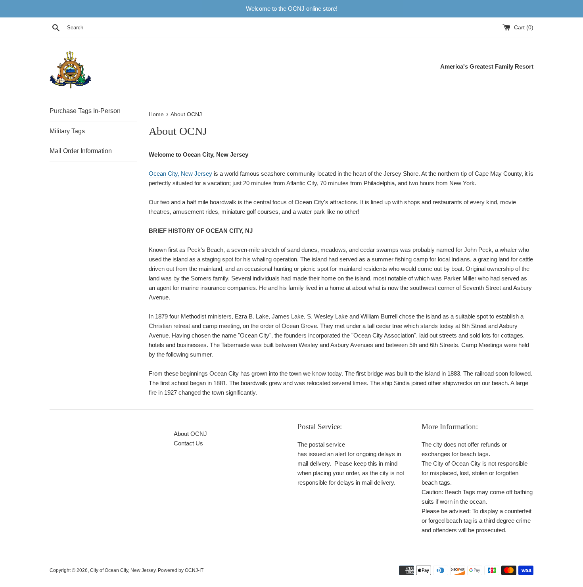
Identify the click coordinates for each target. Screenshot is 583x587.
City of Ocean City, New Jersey (122, 570)
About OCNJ (190, 433)
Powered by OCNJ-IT (180, 570)
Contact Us (188, 443)
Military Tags (67, 131)
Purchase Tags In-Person (85, 110)
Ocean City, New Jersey (180, 173)
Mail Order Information (81, 151)
